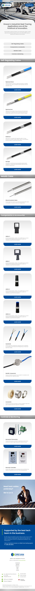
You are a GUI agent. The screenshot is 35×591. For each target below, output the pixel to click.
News (17, 568)
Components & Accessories (17, 47)
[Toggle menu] (1, 1)
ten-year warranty (22, 560)
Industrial (17, 564)
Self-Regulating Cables (17, 43)
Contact (17, 570)
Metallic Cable (17, 50)
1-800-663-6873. (10, 544)
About (17, 567)
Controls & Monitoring (17, 54)
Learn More (17, 90)
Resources (17, 565)
